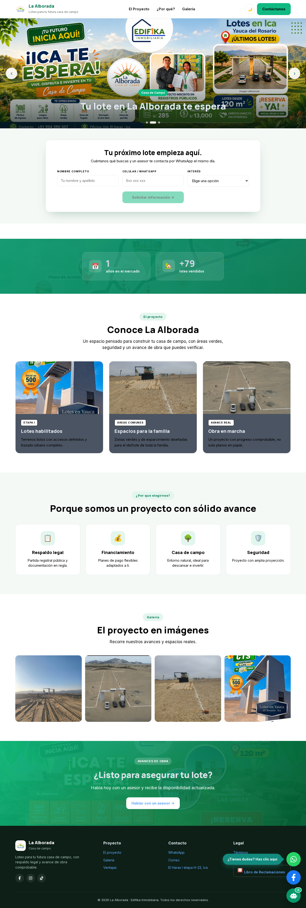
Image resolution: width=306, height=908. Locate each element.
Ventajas (110, 867)
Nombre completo (73, 171)
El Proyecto (139, 9)
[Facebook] (19, 878)
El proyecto (112, 852)
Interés (194, 171)
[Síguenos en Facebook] (293, 877)
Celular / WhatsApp (139, 171)
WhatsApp (176, 852)
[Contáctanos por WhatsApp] (293, 859)
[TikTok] (41, 878)
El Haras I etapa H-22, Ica (188, 867)
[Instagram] (30, 878)
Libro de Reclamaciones (264, 872)
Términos (240, 852)
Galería (188, 9)
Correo (174, 860)
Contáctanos (273, 9)
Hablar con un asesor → (153, 803)
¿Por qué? (166, 9)
